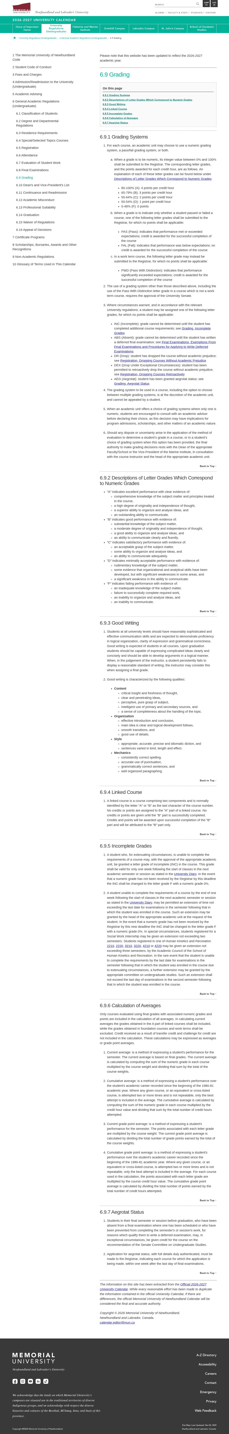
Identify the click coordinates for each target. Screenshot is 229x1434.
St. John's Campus (173, 28)
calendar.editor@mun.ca (117, 1322)
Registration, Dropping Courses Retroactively (152, 374)
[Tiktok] (45, 1381)
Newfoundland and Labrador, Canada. (199, 1429)
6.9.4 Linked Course (115, 108)
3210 (128, 946)
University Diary (185, 874)
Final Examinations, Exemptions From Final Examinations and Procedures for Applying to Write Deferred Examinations (165, 346)
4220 (158, 946)
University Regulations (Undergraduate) (56, 28)
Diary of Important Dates (27, 28)
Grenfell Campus (114, 28)
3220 (137, 946)
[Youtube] (30, 1381)
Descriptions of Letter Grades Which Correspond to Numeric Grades (162, 179)
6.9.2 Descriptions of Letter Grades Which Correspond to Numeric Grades (147, 99)
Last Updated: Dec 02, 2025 (204, 1425)
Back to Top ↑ (208, 466)
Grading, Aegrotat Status (131, 383)
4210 (146, 946)
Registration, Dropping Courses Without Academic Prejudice (163, 360)
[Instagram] (22, 1381)
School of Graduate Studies (202, 28)
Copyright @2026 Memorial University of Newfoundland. (38, 1429)
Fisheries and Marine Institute (85, 28)
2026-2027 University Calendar (44, 20)
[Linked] (38, 1381)
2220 (119, 946)
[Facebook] (15, 1381)
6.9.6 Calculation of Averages (120, 118)
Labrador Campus (143, 28)
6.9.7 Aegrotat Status (115, 122)
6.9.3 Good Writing (114, 104)
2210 (110, 946)
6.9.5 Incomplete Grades (117, 113)
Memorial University (51, 8)
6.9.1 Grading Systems (116, 95)
